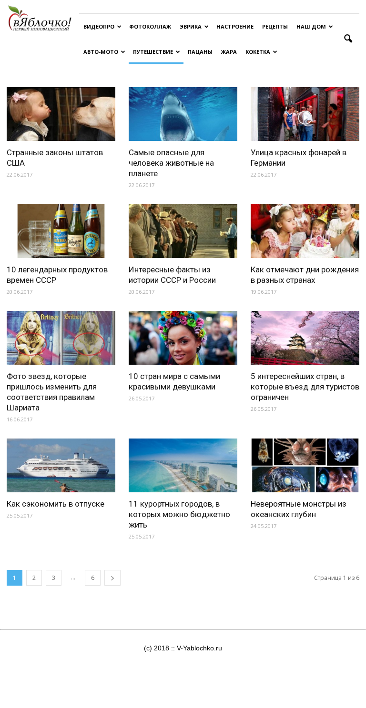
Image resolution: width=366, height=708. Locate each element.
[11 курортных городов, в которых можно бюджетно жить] (183, 465)
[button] (347, 39)
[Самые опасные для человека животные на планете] (183, 114)
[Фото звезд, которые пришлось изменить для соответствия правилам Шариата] (61, 338)
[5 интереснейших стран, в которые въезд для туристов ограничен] (305, 338)
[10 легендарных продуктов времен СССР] (61, 231)
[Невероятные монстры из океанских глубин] (305, 465)
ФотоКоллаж (150, 26)
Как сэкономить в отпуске (55, 504)
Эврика (191, 26)
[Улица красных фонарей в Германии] (305, 114)
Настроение (235, 26)
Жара (229, 51)
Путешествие (153, 51)
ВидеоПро (98, 26)
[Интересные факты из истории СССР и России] (183, 231)
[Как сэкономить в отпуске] (61, 465)
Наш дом (311, 26)
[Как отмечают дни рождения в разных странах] (305, 231)
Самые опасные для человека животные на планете (171, 163)
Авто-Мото (100, 51)
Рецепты (275, 26)
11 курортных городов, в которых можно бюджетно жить (179, 514)
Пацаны (200, 51)
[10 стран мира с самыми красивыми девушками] (183, 338)
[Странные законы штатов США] (61, 114)
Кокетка (257, 51)
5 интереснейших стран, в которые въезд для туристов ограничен (305, 386)
